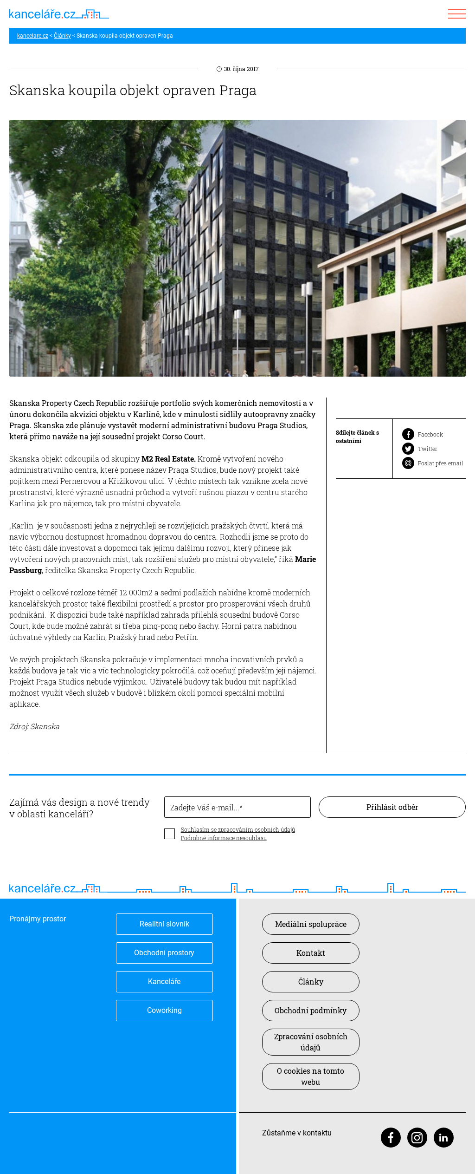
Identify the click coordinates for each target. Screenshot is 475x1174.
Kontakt (310, 953)
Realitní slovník (164, 924)
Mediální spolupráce (311, 924)
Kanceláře (164, 981)
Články (62, 36)
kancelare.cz (32, 36)
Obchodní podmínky (311, 1010)
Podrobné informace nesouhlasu (224, 837)
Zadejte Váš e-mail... (204, 807)
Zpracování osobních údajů (310, 1041)
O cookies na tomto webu (310, 1076)
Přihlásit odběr (392, 807)
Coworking (164, 1010)
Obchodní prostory (164, 952)
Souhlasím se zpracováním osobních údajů (238, 829)
